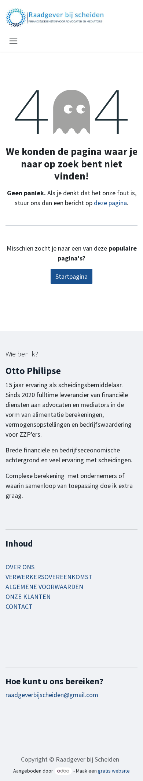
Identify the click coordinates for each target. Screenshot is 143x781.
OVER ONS (20, 567)
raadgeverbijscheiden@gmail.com (52, 695)
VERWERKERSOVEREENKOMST (49, 577)
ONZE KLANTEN (28, 596)
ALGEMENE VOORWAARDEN (44, 586)
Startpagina (71, 276)
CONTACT (19, 606)
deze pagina (110, 203)
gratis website (114, 770)
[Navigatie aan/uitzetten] (13, 40)
